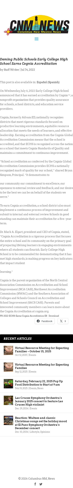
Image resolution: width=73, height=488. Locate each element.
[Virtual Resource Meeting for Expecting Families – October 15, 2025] (8, 350)
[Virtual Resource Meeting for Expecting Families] (8, 367)
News (40, 388)
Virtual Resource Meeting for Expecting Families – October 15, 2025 (42, 350)
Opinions (45, 431)
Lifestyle (34, 431)
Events (32, 355)
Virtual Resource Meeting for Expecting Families (42, 366)
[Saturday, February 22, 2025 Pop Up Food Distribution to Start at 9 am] (8, 383)
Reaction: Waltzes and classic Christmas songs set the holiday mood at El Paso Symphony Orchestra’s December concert (41, 423)
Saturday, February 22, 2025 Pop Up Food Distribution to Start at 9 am (39, 383)
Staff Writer (11, 69)
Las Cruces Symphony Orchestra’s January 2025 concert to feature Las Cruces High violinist (39, 401)
